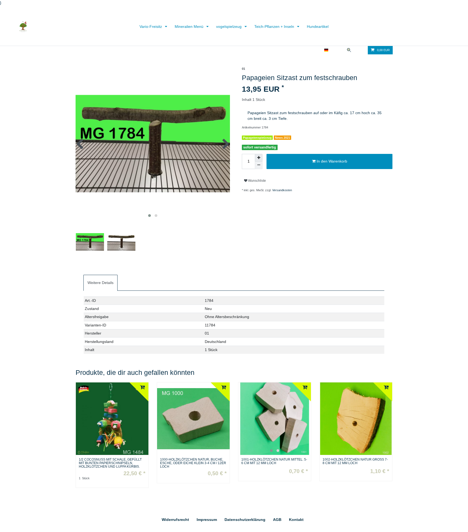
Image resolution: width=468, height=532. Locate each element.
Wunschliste (256, 181)
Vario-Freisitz (151, 26)
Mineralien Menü (189, 26)
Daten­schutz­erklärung (245, 519)
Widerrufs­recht (175, 519)
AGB (277, 519)
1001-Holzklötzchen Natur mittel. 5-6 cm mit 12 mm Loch (274, 461)
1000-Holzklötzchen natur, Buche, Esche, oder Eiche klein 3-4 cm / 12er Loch (193, 463)
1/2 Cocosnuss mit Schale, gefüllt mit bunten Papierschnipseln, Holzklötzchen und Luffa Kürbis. (110, 463)
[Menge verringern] (258, 165)
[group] (274, 418)
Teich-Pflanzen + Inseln (274, 26)
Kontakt (296, 519)
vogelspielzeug (229, 26)
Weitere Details (100, 282)
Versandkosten (282, 190)
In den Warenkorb (331, 161)
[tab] (100, 282)
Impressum (207, 519)
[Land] (326, 50)
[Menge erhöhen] (258, 157)
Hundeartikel (318, 26)
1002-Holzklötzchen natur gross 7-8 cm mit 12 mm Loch (355, 461)
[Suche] (349, 50)
